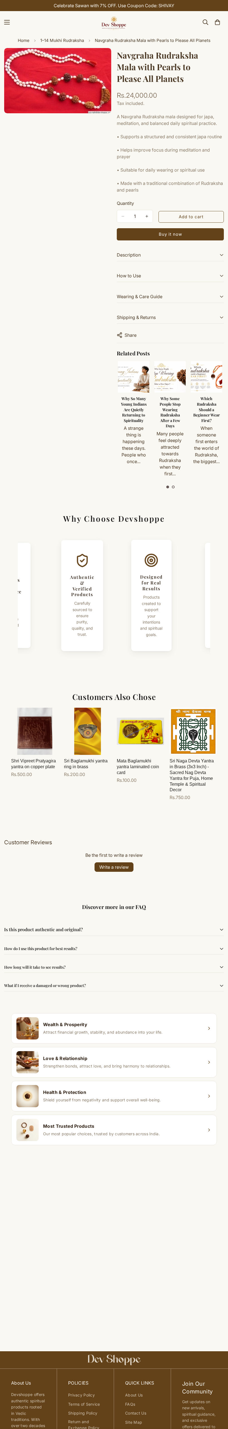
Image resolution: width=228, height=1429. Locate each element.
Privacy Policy (81, 1395)
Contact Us (135, 1413)
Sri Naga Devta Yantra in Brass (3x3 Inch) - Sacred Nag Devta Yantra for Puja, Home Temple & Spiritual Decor (192, 775)
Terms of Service (84, 1404)
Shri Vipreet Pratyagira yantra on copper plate (33, 764)
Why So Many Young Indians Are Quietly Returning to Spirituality (134, 409)
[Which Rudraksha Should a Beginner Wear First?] (206, 377)
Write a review (114, 867)
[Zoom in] (102, 60)
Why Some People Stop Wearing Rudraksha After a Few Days (170, 412)
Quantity (125, 203)
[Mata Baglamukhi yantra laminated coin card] (140, 731)
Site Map (133, 1422)
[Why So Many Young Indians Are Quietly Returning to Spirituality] (133, 377)
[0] (217, 22)
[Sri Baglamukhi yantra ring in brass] (87, 731)
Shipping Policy (82, 1413)
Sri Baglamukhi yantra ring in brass (86, 764)
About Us (134, 1395)
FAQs (130, 1404)
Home (23, 40)
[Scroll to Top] (217, 1398)
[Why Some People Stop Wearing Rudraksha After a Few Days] (170, 377)
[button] (167, 487)
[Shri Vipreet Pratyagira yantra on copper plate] (34, 731)
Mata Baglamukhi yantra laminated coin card (138, 767)
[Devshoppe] (114, 22)
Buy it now (170, 234)
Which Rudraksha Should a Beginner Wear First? (206, 409)
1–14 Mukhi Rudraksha (62, 40)
